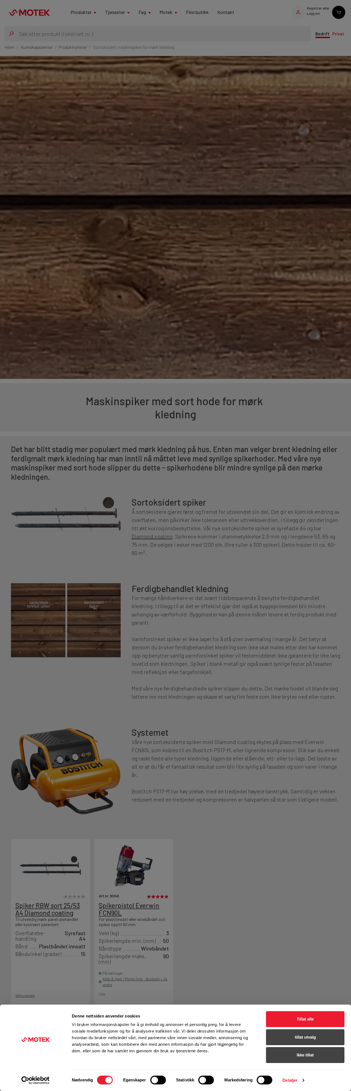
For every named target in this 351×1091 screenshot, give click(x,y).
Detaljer (290, 1080)
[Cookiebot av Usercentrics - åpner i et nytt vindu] (36, 1080)
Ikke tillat (305, 1055)
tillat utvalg (305, 1037)
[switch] (158, 1080)
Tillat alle (305, 1019)
